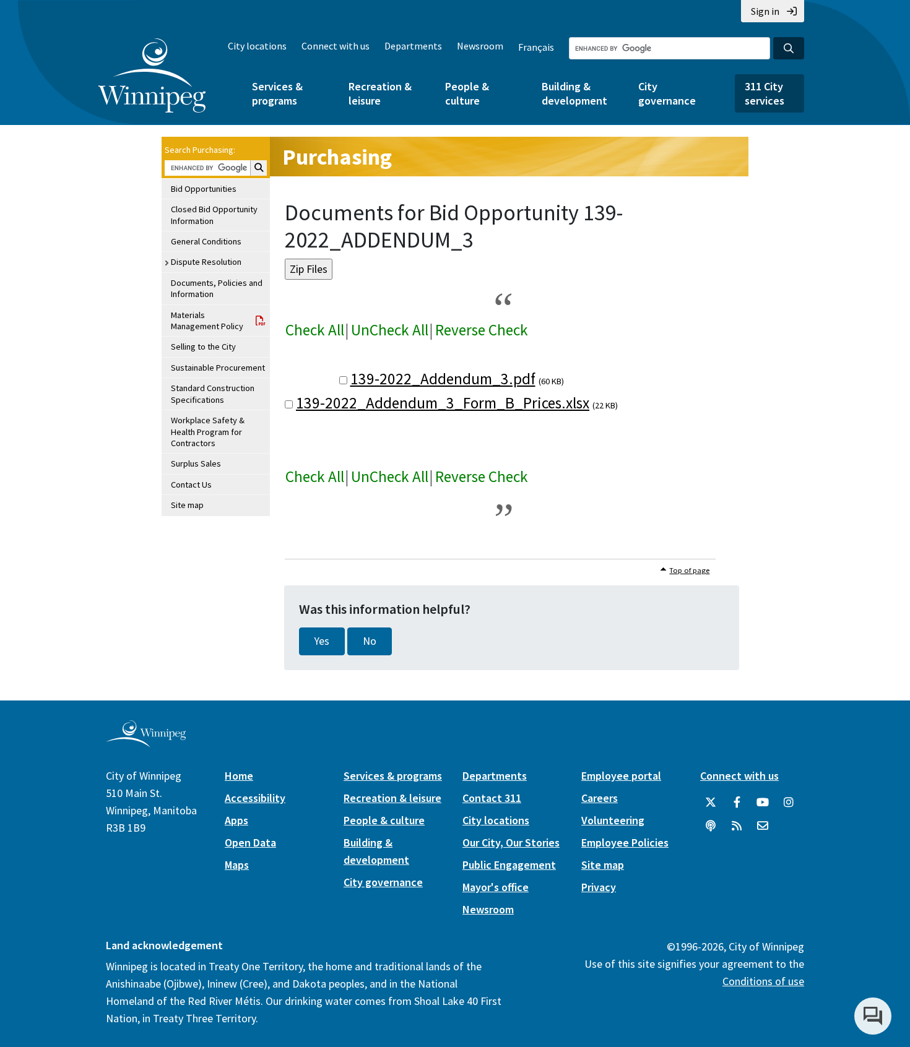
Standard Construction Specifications (212, 393)
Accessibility (255, 798)
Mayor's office (495, 887)
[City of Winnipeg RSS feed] (736, 826)
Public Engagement (509, 865)
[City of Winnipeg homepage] (146, 742)
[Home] (152, 75)
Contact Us (191, 484)
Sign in (765, 11)
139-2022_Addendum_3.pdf (442, 379)
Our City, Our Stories (511, 842)
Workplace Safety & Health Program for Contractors (208, 432)
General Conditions (206, 241)
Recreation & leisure (380, 93)
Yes (321, 641)
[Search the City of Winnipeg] (788, 48)
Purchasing (337, 157)
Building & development (574, 93)
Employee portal (621, 776)
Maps (237, 865)
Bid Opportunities (203, 188)
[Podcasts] (710, 826)
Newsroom (480, 46)
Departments (413, 46)
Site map (187, 505)
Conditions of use (763, 981)
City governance (667, 93)
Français (536, 47)
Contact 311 (491, 798)
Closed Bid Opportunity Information (214, 215)
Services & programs (277, 93)
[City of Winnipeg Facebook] (736, 802)
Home (239, 776)
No (369, 641)
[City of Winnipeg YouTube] (762, 802)
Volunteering (612, 820)
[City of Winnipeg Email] (762, 826)
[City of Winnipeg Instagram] (788, 802)
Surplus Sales (196, 463)
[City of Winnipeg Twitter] (710, 802)
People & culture (467, 93)
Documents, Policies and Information (216, 288)
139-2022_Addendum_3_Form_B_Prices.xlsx (442, 403)
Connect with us (335, 46)
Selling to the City (203, 346)
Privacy (598, 887)
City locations (257, 46)
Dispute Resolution (206, 261)
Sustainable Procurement (218, 367)
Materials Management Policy (207, 320)
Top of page (689, 570)
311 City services (764, 93)
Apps (236, 820)
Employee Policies (625, 842)
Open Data (250, 842)
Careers (599, 798)
